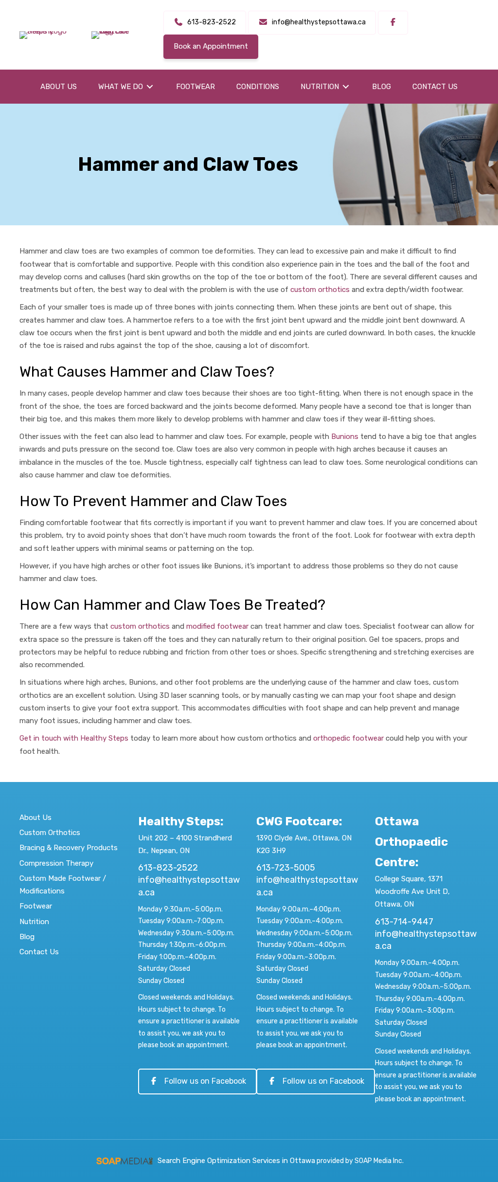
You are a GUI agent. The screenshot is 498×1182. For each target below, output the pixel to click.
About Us (35, 817)
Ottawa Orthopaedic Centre (411, 842)
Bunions (344, 436)
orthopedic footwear (348, 738)
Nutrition (34, 921)
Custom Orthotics (49, 832)
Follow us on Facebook (205, 1081)
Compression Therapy (56, 863)
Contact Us (39, 951)
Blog (27, 936)
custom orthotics (320, 289)
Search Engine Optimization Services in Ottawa (236, 1160)
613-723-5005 (285, 867)
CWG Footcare (297, 821)
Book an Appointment (211, 46)
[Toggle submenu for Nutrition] (346, 86)
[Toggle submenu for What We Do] (150, 86)
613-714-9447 (404, 921)
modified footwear (217, 626)
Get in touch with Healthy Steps (73, 738)
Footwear (35, 906)
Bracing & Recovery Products (68, 847)
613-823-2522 (168, 867)
